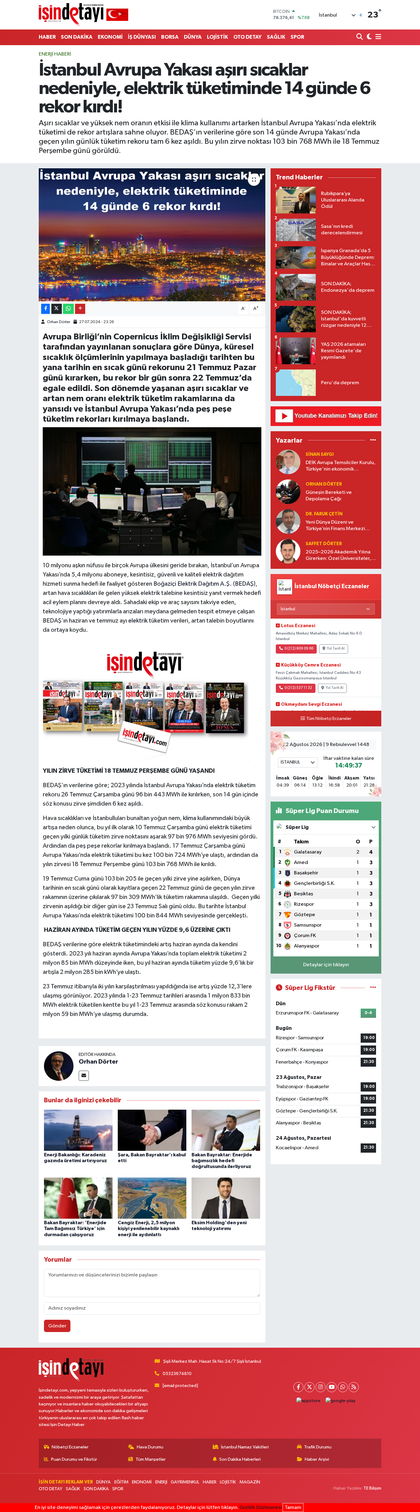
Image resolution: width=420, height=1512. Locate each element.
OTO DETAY (247, 37)
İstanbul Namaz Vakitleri (245, 1447)
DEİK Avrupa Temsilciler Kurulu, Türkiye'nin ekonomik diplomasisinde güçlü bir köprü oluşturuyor (341, 466)
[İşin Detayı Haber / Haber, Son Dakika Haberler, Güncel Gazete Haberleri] (83, 14)
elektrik (138, 621)
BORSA (170, 37)
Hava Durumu (150, 1447)
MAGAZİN (250, 1482)
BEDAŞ (244, 584)
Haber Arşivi (317, 1459)
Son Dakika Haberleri (240, 1459)
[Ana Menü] (377, 37)
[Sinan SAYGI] (288, 461)
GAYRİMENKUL (185, 1482)
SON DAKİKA (77, 37)
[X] (309, 1387)
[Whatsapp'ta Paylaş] (68, 309)
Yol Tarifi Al (336, 649)
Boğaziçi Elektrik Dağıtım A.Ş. (193, 584)
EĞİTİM (121, 1482)
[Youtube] (332, 1387)
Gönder (57, 1326)
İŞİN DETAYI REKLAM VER (66, 1482)
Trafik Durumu (317, 1447)
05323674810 (177, 1373)
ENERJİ (161, 1482)
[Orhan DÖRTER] (288, 491)
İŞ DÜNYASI (142, 37)
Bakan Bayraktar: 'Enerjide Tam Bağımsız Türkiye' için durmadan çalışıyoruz (75, 1228)
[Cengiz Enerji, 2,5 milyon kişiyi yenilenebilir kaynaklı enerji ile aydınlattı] (152, 1198)
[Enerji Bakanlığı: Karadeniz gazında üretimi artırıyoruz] (78, 1130)
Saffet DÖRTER (324, 543)
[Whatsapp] (343, 1387)
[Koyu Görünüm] (368, 37)
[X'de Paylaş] (56, 309)
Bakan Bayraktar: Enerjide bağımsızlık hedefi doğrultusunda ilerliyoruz (222, 1160)
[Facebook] (298, 1387)
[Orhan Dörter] (58, 1066)
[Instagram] (320, 1387)
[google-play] (340, 1401)
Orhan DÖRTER (324, 484)
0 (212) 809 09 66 (298, 649)
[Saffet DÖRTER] (288, 551)
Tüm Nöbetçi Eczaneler (328, 719)
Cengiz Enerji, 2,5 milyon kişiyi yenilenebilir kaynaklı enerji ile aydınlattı (148, 1228)
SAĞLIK (276, 37)
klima (190, 818)
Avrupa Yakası (149, 954)
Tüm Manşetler (151, 1459)
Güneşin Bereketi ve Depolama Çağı (329, 496)
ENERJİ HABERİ (55, 54)
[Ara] (360, 37)
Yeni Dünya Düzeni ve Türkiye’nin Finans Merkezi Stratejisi (335, 526)
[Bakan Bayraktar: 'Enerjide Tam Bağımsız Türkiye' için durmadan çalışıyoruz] (78, 1198)
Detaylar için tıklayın (326, 964)
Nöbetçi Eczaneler (70, 1447)
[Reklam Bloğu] (326, 416)
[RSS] (354, 1387)
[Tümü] (373, 440)
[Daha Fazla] (80, 309)
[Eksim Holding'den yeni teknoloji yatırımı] (226, 1198)
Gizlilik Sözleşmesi (261, 1507)
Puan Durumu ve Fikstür (74, 1459)
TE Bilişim (372, 1488)
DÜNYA (193, 37)
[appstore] (308, 1401)
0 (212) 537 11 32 (298, 688)
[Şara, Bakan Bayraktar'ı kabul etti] (152, 1130)
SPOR (297, 37)
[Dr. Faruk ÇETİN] (288, 521)
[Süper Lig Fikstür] (373, 987)
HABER (47, 37)
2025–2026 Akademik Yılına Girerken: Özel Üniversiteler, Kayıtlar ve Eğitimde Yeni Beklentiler (338, 555)
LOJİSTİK (217, 37)
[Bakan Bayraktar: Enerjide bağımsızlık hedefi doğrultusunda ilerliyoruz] (226, 1130)
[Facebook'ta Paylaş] (45, 309)
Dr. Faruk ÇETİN (324, 514)
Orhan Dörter (58, 322)
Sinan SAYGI (320, 454)
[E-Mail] (84, 1076)
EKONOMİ (110, 37)
